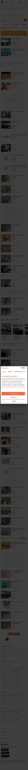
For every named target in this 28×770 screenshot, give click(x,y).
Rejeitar (14, 401)
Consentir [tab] (3, 371)
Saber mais (13, 397)
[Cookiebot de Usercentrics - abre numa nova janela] (21, 368)
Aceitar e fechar (14, 393)
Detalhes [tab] (10, 371)
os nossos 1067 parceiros (10, 378)
